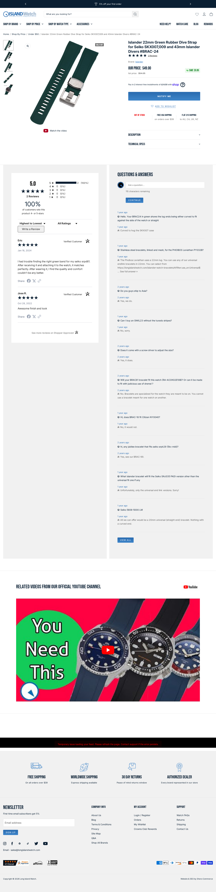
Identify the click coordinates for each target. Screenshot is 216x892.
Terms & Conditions (101, 824)
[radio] (70, 183)
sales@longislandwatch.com (25, 850)
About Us (96, 815)
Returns (181, 819)
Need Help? (165, 24)
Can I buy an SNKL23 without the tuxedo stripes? (146, 320)
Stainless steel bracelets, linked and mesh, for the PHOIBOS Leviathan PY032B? (162, 250)
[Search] (135, 14)
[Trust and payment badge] (16, 863)
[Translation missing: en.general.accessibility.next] (190, 4)
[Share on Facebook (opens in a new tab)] (29, 281)
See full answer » (129, 271)
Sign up (10, 832)
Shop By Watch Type (58, 24)
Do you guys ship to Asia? (133, 290)
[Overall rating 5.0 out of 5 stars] (137, 56)
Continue (134, 200)
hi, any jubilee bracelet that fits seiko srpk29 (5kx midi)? (149, 446)
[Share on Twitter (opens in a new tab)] (34, 281)
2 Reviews (152, 55)
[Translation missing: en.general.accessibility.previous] (25, 4)
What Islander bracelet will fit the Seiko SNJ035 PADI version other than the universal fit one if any (158, 478)
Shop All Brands (99, 842)
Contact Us (182, 829)
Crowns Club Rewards (145, 829)
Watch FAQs (183, 815)
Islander (139, 61)
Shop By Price (33, 24)
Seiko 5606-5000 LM (131, 509)
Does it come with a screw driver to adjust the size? (147, 350)
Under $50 (33, 34)
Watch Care (182, 24)
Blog (196, 24)
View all (125, 540)
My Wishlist (140, 824)
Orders (137, 819)
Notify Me (164, 96)
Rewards (208, 24)
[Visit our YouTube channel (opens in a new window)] (190, 586)
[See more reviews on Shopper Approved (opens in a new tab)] (39, 281)
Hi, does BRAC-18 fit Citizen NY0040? (140, 417)
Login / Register (142, 815)
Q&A (93, 838)
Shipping (181, 824)
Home (6, 34)
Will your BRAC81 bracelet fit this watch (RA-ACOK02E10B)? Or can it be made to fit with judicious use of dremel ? (159, 382)
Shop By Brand (10, 24)
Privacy (95, 829)
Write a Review (31, 229)
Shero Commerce (205, 879)
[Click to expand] (28, 46)
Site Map (96, 833)
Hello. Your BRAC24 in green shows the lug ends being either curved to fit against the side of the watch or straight (157, 218)
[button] (8, 45)
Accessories (83, 24)
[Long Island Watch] (19, 14)
